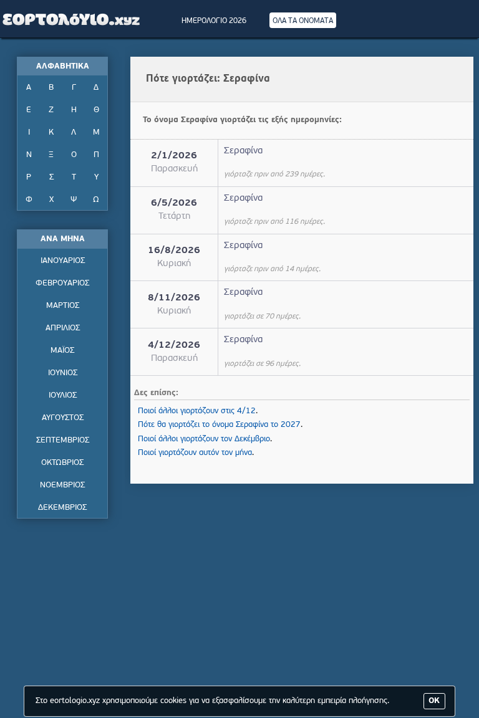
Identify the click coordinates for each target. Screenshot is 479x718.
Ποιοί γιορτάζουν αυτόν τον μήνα (195, 453)
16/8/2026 (174, 251)
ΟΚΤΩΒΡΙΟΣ (62, 463)
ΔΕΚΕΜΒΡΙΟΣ (62, 508)
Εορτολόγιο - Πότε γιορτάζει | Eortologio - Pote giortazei (71, 18)
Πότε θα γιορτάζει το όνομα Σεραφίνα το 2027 (219, 425)
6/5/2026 (174, 203)
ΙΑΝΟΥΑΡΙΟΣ (63, 261)
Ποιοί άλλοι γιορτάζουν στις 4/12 (197, 411)
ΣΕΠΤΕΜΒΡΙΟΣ (62, 440)
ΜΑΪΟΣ (62, 351)
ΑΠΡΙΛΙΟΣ (63, 328)
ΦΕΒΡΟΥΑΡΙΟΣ (62, 283)
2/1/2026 (174, 156)
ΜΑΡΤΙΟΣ (62, 306)
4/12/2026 (174, 345)
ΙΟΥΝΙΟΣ (62, 373)
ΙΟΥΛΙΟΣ (63, 395)
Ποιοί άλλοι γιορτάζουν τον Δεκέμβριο (204, 439)
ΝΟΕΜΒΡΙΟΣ (62, 485)
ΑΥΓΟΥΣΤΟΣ (63, 418)
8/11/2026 (174, 298)
